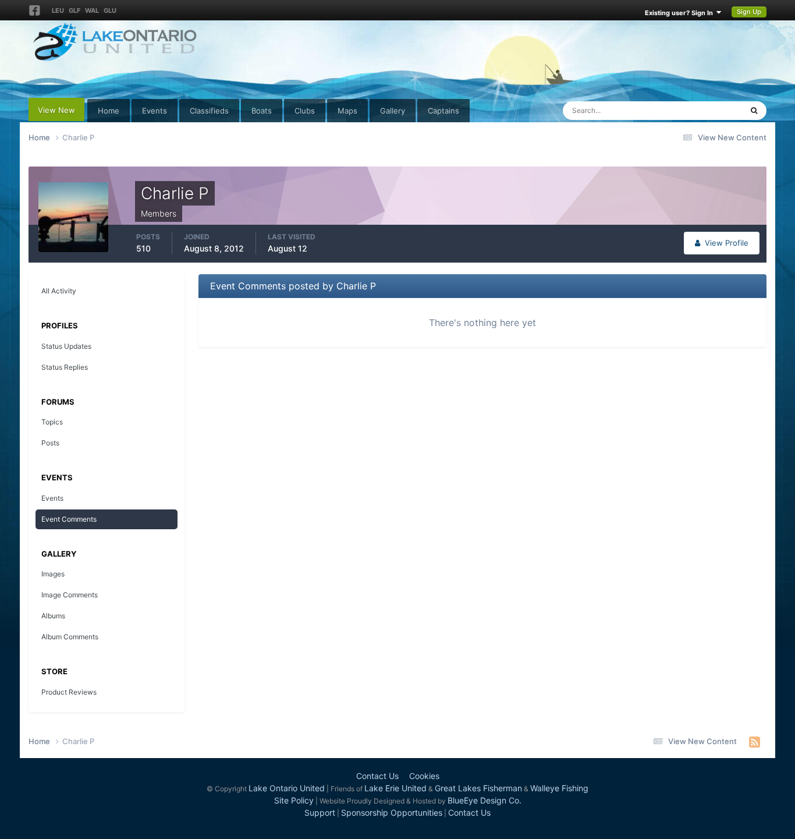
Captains (443, 110)
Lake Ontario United (287, 788)
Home (108, 110)
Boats (261, 110)
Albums (53, 615)
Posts (50, 442)
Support (319, 812)
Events (154, 110)
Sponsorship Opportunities (391, 812)
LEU (58, 10)
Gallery (392, 110)
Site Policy (294, 800)
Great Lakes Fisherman (478, 788)
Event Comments (69, 519)
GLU (110, 10)
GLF (74, 10)
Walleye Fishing (559, 788)
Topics (52, 421)
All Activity (58, 290)
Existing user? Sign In (680, 13)
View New (56, 110)
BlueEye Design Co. (484, 800)
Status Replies (64, 367)
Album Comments (69, 636)
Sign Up (749, 12)
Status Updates (701, 110)
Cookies (424, 776)
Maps (347, 110)
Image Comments (69, 594)
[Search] (753, 110)
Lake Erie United (395, 788)
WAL (92, 10)
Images (53, 573)
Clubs (304, 110)
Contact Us (377, 776)
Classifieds (209, 110)
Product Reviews (69, 692)
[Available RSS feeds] (754, 741)
